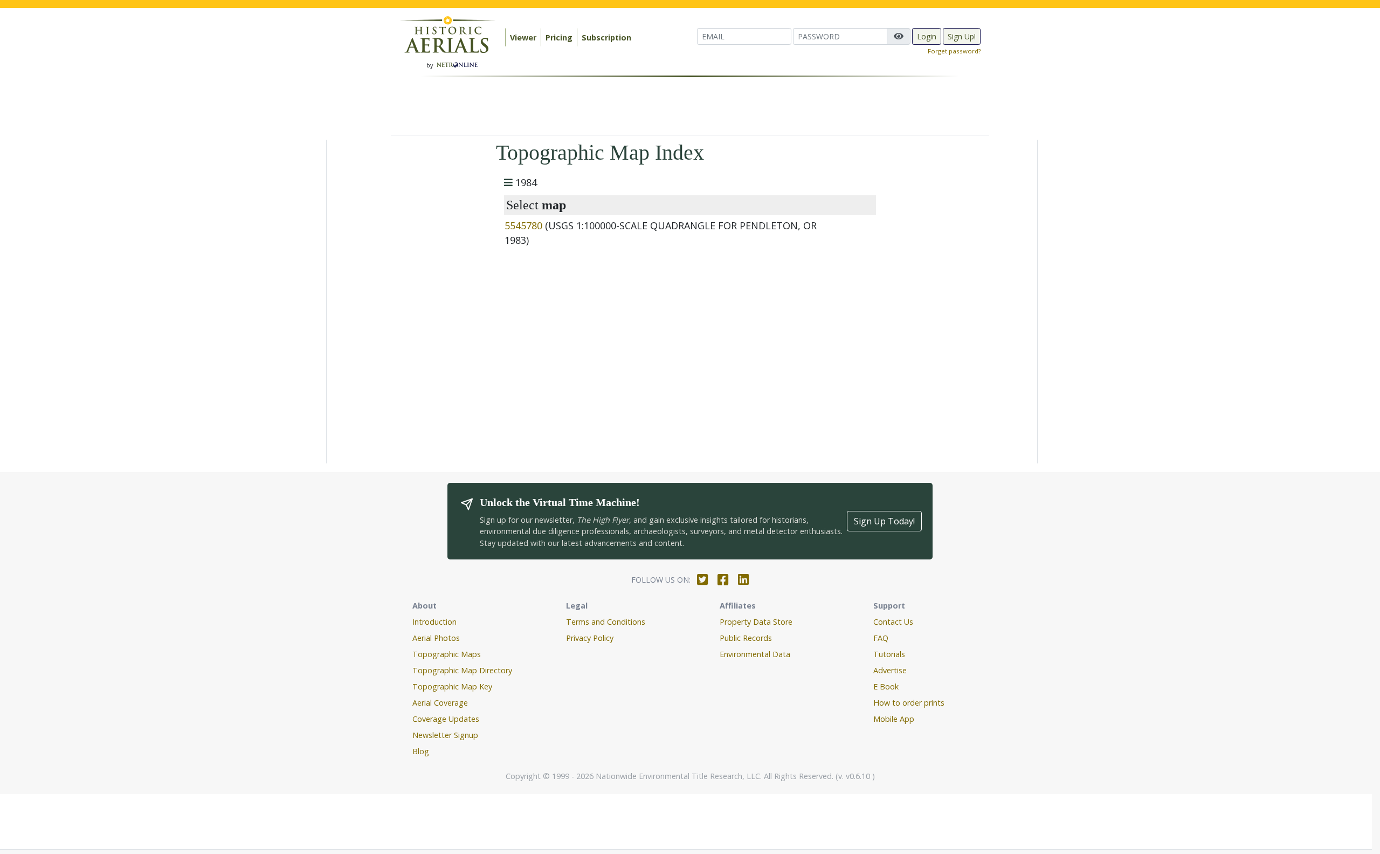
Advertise (890, 670)
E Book (886, 686)
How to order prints (908, 703)
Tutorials (889, 654)
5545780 (523, 225)
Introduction (434, 622)
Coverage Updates (445, 719)
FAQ (880, 638)
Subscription (606, 37)
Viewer (523, 37)
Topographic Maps (446, 654)
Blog (420, 751)
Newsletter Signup (445, 735)
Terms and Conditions (605, 622)
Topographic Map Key (452, 686)
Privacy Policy (589, 638)
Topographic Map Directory (462, 670)
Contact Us (893, 622)
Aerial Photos (436, 638)
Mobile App (893, 719)
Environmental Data (755, 654)
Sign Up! (962, 36)
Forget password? (954, 51)
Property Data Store (756, 622)
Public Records (746, 638)
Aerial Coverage (440, 703)
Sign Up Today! (884, 521)
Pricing (559, 37)
